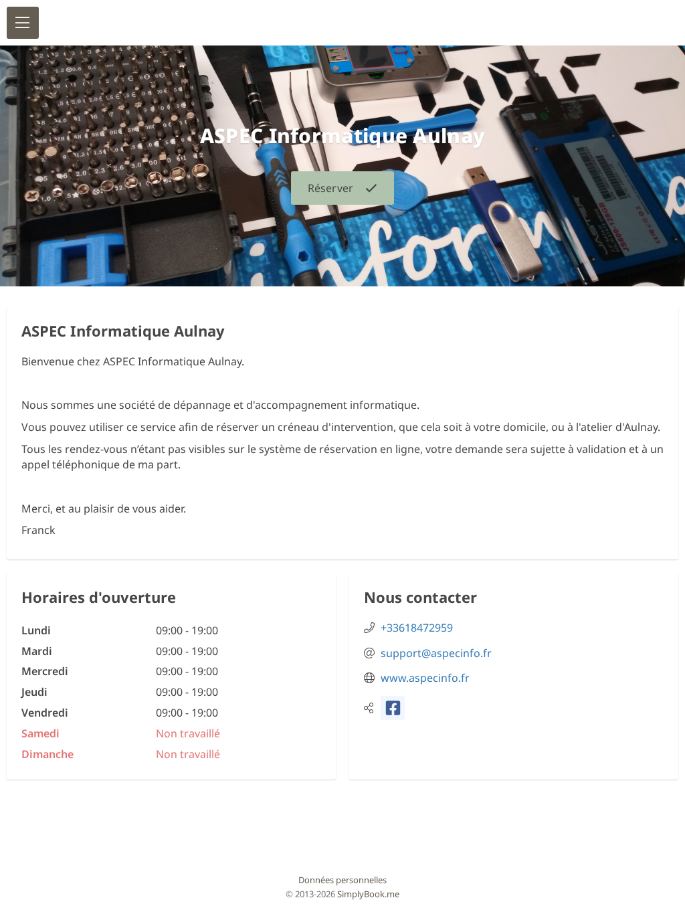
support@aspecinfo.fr (436, 653)
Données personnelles (342, 880)
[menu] (23, 23)
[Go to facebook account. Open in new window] (393, 708)
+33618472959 (417, 627)
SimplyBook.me (368, 894)
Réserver (330, 188)
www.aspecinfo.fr (425, 677)
